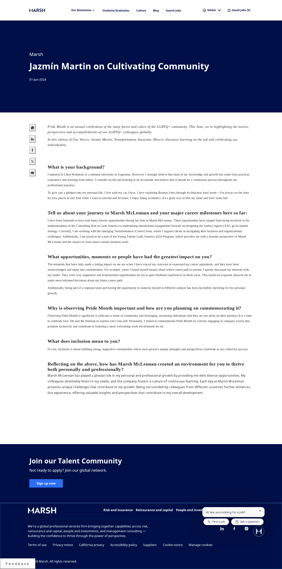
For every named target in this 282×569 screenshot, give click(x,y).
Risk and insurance (118, 510)
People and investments (194, 510)
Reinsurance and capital (154, 510)
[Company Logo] (48, 10)
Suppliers (150, 544)
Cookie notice (173, 544)
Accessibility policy (123, 544)
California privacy (91, 544)
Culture (141, 10)
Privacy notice (63, 544)
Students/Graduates (115, 10)
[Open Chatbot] (259, 531)
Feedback (18, 563)
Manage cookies (201, 544)
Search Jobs (173, 10)
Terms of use (37, 544)
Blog (156, 10)
